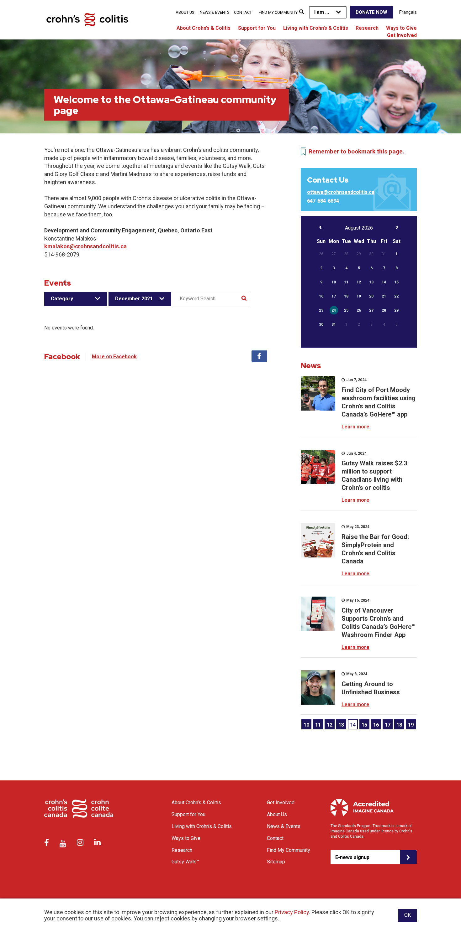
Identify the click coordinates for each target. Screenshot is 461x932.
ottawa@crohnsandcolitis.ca (340, 192)
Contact (243, 12)
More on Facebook (114, 357)
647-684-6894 (323, 201)
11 (318, 725)
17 (387, 725)
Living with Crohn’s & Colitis (315, 28)
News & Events (214, 12)
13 (341, 725)
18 (399, 725)
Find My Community (278, 12)
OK (407, 915)
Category (62, 299)
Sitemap (276, 862)
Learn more (355, 427)
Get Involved (402, 35)
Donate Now (371, 12)
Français (408, 12)
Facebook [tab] (259, 356)
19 (411, 725)
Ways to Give (401, 28)
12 (329, 725)
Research (367, 28)
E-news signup (352, 857)
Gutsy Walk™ (185, 862)
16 (376, 725)
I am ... (321, 12)
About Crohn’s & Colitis (203, 28)
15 (364, 725)
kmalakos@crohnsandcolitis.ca (85, 246)
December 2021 (134, 299)
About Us (185, 12)
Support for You (257, 28)
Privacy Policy (292, 912)
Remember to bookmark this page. (356, 151)
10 (306, 725)
